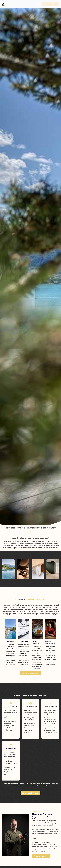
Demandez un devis (51, 4)
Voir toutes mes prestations (30, 673)
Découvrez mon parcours (41, 856)
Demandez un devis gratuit (30, 793)
